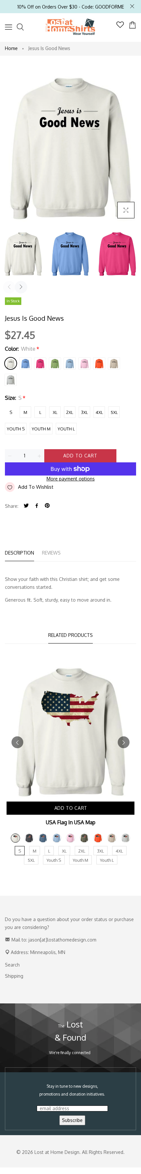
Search (12, 965)
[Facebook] (36, 506)
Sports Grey (10, 380)
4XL (99, 412)
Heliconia (40, 363)
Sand (114, 363)
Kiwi (55, 363)
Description (19, 553)
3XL (84, 412)
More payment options (71, 478)
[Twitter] (26, 506)
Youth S (16, 428)
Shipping (14, 976)
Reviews (51, 553)
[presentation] (9, 287)
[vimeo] (47, 506)
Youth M (41, 428)
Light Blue (69, 363)
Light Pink (84, 363)
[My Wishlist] (120, 26)
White (10, 363)
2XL (69, 412)
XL (55, 412)
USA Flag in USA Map (70, 822)
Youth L (66, 428)
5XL (114, 412)
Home (11, 48)
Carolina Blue (25, 363)
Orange (99, 363)
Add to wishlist (35, 487)
